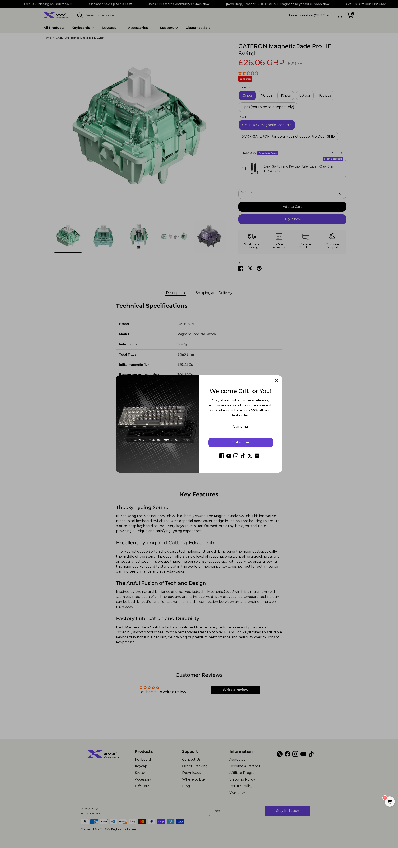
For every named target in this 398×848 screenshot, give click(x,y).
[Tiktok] (242, 455)
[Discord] (257, 455)
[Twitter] (250, 455)
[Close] (276, 380)
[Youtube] (228, 455)
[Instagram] (235, 455)
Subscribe (240, 442)
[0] (390, 801)
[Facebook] (221, 455)
